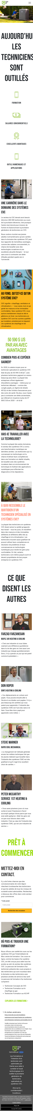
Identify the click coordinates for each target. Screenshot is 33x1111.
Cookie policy (27, 1100)
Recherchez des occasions (16, 910)
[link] (7, 2)
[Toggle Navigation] (29, 2)
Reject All (16, 1105)
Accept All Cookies (16, 1108)
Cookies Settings (16, 1102)
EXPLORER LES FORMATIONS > (16, 1001)
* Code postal (5, 901)
